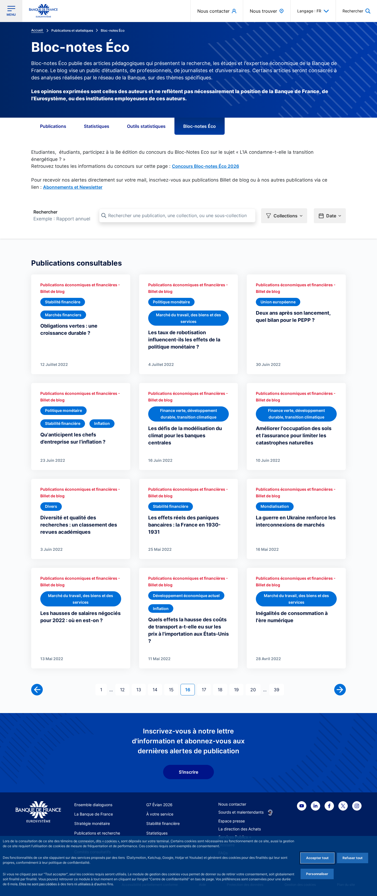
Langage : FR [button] (309, 11)
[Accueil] (38, 812)
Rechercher (45, 212)
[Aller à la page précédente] (37, 689)
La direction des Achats (239, 829)
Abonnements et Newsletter (72, 187)
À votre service (159, 814)
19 (238, 689)
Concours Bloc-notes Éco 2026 (205, 166)
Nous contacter (232, 804)
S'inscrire (188, 772)
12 (124, 689)
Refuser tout (353, 858)
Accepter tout (317, 858)
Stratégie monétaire (92, 823)
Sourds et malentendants (241, 812)
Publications (53, 126)
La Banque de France (93, 814)
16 (190, 689)
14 (157, 689)
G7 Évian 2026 (159, 804)
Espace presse (231, 821)
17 (206, 689)
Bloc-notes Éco (199, 126)
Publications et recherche (97, 833)
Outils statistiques (146, 126)
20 (255, 689)
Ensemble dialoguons (93, 804)
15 (173, 689)
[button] (356, 11)
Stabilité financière (163, 823)
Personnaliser (317, 874)
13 (141, 689)
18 (222, 689)
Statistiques (96, 126)
